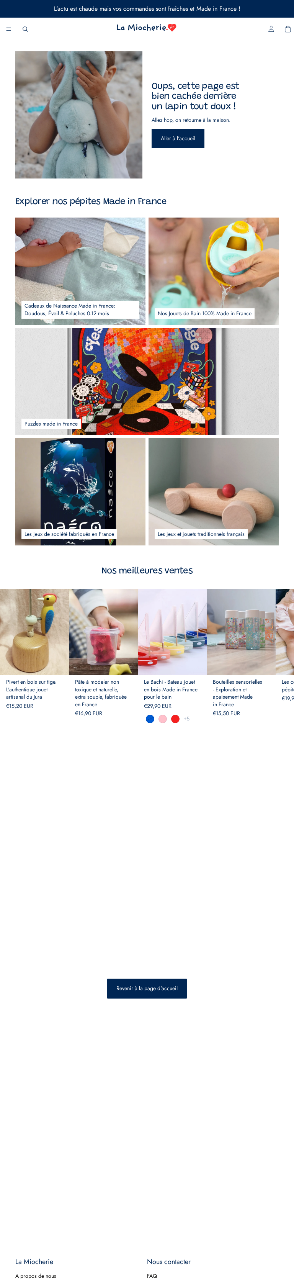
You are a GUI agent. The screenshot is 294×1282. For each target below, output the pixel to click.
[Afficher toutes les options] (186, 718)
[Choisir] (126, 663)
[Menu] (9, 29)
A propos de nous (35, 1275)
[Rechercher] (25, 29)
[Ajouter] (57, 663)
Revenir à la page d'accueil (147, 988)
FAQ (152, 1275)
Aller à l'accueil (178, 138)
